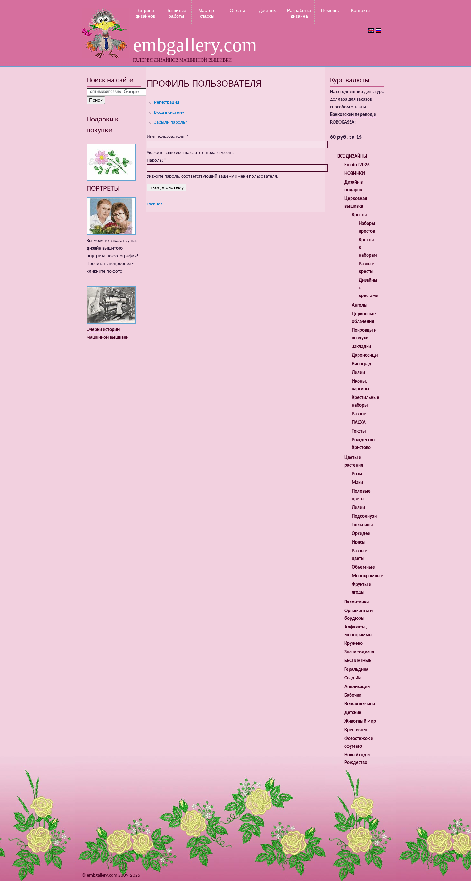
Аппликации (357, 687)
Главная (154, 204)
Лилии (358, 372)
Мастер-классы (207, 13)
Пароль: (156, 160)
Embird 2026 (357, 165)
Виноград (361, 364)
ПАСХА (359, 422)
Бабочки (352, 695)
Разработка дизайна (299, 13)
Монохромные (367, 576)
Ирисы (359, 542)
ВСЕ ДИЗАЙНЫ (352, 156)
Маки (357, 482)
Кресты (359, 215)
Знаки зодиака (359, 652)
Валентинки (356, 602)
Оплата (237, 10)
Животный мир (360, 721)
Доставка (268, 10)
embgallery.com (195, 44)
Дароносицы (365, 355)
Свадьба (352, 678)
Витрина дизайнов (145, 13)
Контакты (360, 10)
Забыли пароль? (170, 122)
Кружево (353, 643)
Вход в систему (169, 112)
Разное (359, 414)
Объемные (363, 567)
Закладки (361, 347)
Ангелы (360, 305)
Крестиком (355, 730)
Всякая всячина (359, 704)
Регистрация (166, 102)
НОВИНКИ (354, 173)
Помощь (330, 10)
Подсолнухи (364, 516)
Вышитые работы (176, 13)
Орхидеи (361, 533)
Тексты (359, 431)
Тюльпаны (362, 525)
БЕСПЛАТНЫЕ (357, 661)
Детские (352, 713)
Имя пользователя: (168, 136)
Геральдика (356, 669)
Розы (357, 474)
